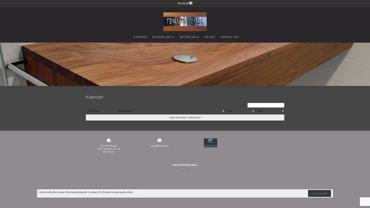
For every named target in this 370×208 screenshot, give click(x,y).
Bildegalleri (163, 38)
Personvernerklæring (185, 165)
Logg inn (185, 171)
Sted (260, 110)
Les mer (138, 192)
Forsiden (140, 37)
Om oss (210, 37)
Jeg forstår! (319, 193)
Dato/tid (93, 110)
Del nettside (210, 145)
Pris (229, 110)
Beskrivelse (125, 110)
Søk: (244, 105)
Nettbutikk (189, 38)
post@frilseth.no (159, 145)
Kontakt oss (230, 37)
